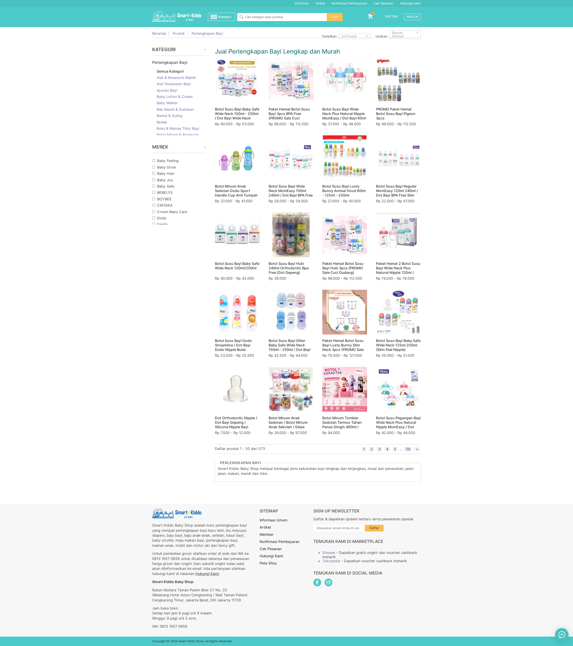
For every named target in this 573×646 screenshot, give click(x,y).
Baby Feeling (168, 161)
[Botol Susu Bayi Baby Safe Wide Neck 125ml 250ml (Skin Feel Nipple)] (398, 312)
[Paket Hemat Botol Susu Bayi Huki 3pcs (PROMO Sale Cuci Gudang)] (344, 234)
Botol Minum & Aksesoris (178, 135)
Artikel (320, 3)
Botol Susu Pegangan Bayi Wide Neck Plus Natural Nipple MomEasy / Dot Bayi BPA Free (398, 425)
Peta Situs (268, 563)
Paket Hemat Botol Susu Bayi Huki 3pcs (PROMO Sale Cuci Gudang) (342, 268)
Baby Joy (165, 180)
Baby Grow (166, 167)
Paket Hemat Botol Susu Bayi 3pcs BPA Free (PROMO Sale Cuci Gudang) (289, 116)
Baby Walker (167, 103)
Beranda (159, 33)
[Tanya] (562, 635)
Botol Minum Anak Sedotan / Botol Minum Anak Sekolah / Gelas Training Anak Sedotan (288, 425)
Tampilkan (329, 36)
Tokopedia (331, 561)
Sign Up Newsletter (336, 511)
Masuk (412, 17)
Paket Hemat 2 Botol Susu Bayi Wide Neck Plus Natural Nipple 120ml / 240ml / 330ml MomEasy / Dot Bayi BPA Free (398, 272)
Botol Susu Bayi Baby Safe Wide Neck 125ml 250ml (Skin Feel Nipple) (398, 345)
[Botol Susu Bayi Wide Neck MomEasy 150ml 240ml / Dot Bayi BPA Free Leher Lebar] (291, 157)
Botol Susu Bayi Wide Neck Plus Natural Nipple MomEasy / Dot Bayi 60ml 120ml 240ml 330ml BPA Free (344, 118)
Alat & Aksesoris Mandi (176, 78)
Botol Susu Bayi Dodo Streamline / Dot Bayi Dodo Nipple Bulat (233, 345)
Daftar (391, 16)
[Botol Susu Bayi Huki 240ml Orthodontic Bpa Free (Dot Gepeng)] (291, 234)
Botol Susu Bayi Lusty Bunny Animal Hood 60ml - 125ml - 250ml (344, 190)
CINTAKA (165, 205)
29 (408, 449)
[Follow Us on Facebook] (317, 582)
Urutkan (381, 36)
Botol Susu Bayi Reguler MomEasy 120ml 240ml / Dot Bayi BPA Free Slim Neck (397, 193)
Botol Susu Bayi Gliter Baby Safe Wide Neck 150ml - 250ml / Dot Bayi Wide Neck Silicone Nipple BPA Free (291, 349)
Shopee (328, 553)
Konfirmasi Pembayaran (349, 3)
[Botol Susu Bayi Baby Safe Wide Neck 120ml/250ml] (237, 234)
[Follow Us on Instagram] (328, 582)
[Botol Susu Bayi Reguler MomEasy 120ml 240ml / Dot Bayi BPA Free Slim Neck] (398, 157)
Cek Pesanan (383, 3)
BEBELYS (165, 192)
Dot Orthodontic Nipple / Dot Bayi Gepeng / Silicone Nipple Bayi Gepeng (236, 425)
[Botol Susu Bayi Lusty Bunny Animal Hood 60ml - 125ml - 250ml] (344, 157)
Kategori (224, 17)
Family (162, 224)
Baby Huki (165, 173)
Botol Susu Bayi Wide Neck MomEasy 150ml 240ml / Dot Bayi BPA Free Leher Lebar (291, 193)
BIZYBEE (164, 199)
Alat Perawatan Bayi (174, 84)
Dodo (162, 218)
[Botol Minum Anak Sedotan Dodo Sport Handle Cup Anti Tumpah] (237, 157)
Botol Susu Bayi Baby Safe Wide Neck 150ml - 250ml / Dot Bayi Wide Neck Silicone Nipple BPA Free (237, 116)
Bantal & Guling (169, 116)
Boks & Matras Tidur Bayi (178, 128)
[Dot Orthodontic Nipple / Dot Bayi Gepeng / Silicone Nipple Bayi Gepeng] (237, 389)
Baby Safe (165, 186)
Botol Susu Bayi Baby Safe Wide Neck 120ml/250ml (237, 265)
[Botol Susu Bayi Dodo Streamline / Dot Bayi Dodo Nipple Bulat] (237, 312)
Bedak (162, 122)
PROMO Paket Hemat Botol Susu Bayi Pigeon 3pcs (395, 113)
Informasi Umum (273, 520)
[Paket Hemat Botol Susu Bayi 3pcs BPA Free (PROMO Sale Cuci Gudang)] (291, 80)
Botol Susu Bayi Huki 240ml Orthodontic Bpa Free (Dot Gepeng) (289, 268)
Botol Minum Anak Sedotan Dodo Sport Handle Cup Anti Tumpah (236, 190)
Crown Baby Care (172, 212)
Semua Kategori (170, 71)
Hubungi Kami (410, 3)
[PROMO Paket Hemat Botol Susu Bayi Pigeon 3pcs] (398, 80)
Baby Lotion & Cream (175, 97)
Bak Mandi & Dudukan (175, 109)
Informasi (302, 3)
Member (267, 534)
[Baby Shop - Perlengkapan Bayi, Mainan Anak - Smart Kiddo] (176, 16)
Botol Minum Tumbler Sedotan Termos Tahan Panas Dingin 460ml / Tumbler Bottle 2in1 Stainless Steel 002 (342, 427)
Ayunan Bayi (167, 90)
